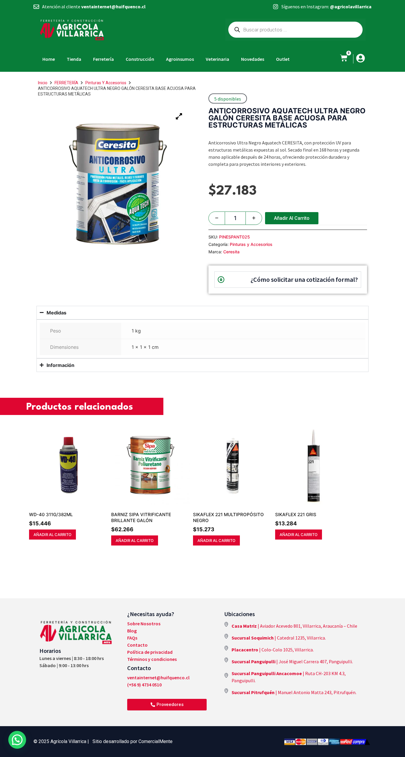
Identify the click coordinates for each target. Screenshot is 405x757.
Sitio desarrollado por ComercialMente (133, 741)
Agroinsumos (180, 59)
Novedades (252, 59)
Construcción (140, 59)
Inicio (42, 82)
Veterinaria (217, 59)
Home (48, 59)
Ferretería (103, 59)
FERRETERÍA (66, 82)
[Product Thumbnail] (179, 116)
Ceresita (231, 251)
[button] (17, 740)
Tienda (74, 59)
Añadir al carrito (292, 218)
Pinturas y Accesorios (105, 82)
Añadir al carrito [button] (52, 534)
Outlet (283, 59)
